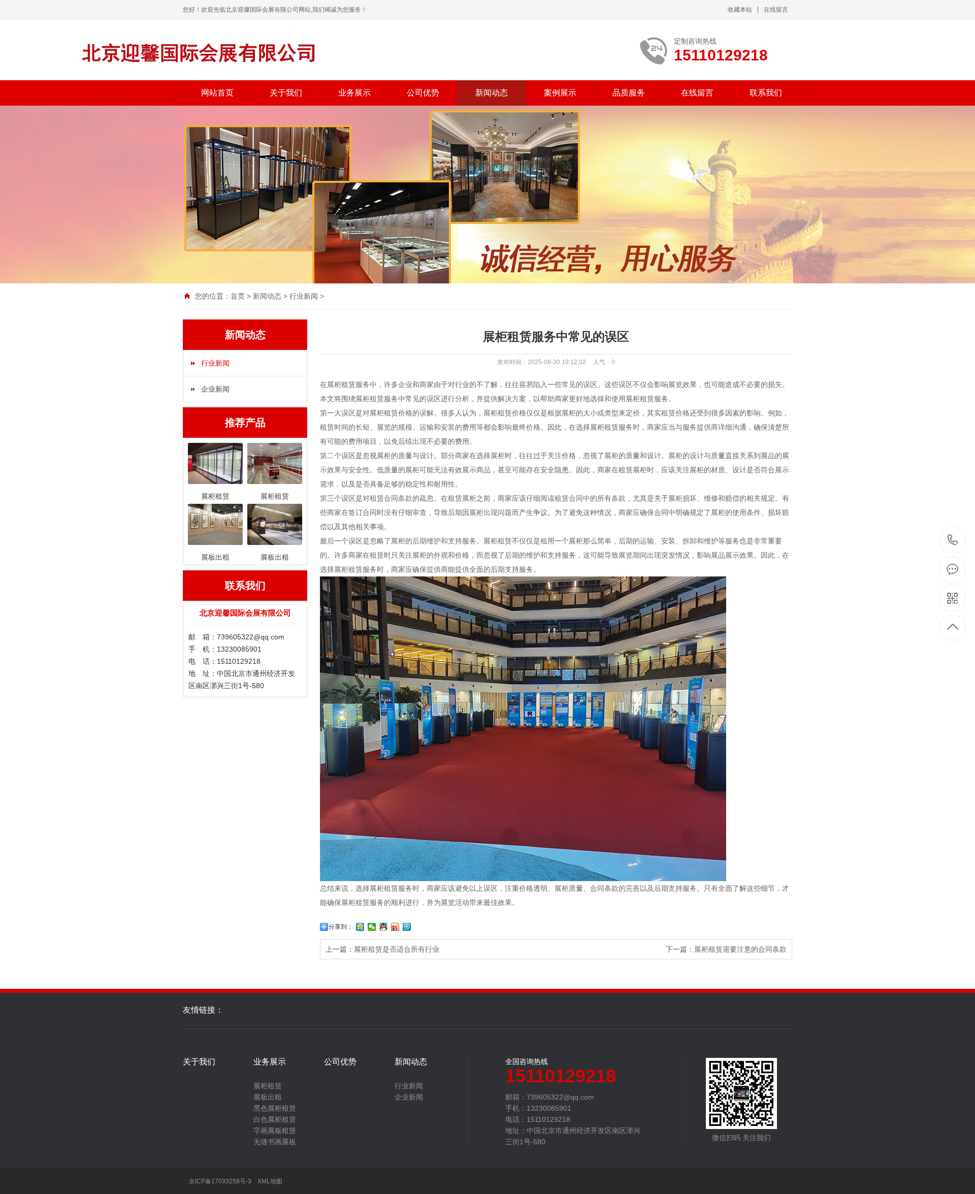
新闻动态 (491, 92)
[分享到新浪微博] (395, 927)
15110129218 (952, 540)
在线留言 (776, 9)
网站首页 (217, 92)
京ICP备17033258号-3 (220, 1181)
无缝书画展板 (274, 1141)
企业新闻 (215, 389)
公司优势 (423, 92)
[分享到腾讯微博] (407, 927)
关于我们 (286, 92)
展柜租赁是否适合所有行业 (396, 949)
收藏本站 (740, 9)
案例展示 (560, 92)
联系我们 (766, 92)
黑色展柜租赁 (274, 1108)
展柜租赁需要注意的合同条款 (740, 949)
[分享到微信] (372, 927)
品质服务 (628, 92)
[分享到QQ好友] (383, 927)
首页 (238, 296)
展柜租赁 (267, 1085)
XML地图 (269, 1181)
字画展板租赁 (274, 1130)
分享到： (341, 926)
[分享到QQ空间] (360, 927)
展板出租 (267, 1097)
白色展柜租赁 (274, 1119)
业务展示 (354, 92)
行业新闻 (303, 296)
